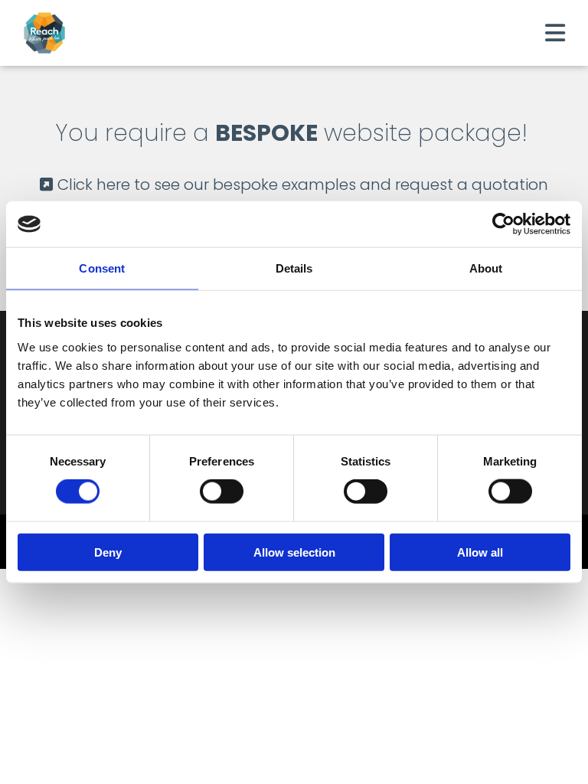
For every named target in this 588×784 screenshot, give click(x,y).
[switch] (221, 491)
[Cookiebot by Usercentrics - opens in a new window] (503, 224)
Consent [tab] (102, 268)
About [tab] (486, 268)
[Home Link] (58, 32)
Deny (108, 551)
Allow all (480, 551)
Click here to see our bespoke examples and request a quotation (294, 184)
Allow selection (294, 551)
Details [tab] (294, 268)
